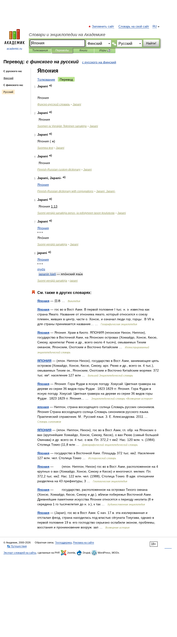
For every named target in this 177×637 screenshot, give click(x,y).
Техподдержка (63, 542)
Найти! (151, 43)
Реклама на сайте (83, 542)
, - (105, 191)
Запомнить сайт (103, 26)
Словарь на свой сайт (133, 26)
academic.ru (14, 48)
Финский (8, 78)
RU (155, 26)
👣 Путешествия (17, 546)
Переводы (62, 50)
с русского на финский (99, 62)
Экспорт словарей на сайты (19, 552)
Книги (83, 50)
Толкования (40, 50)
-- (76, 213)
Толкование (46, 79)
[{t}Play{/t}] (50, 85)
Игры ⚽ (105, 50)
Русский (8, 92)
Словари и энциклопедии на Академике (67, 34)
